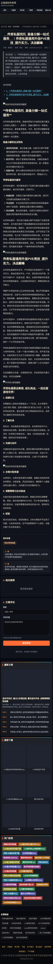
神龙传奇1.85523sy (10, 858)
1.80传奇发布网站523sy (12, 902)
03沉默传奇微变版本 (27, 889)
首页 (4, 10)
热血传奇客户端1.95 (26, 885)
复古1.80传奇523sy (28, 894)
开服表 (13, 10)
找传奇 (4, 928)
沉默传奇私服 (17, 933)
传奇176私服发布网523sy (13, 880)
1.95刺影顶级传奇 (26, 871)
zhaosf (43, 928)
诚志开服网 (33, 919)
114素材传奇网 (29, 923)
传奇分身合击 (43, 862)
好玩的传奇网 (16, 923)
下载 (23, 947)
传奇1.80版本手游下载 (11, 853)
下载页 (31, 10)
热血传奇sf (5, 933)
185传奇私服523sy (29, 853)
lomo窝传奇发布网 (30, 928)
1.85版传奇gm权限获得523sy (34, 849)
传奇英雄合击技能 (10, 889)
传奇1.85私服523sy (10, 894)
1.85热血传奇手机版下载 (12, 849)
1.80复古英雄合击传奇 (11, 862)
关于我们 (30, 947)
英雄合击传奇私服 (10, 844)
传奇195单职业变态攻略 (12, 876)
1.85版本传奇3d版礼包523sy (30, 844)
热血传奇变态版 (9, 543)
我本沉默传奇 (21, 919)
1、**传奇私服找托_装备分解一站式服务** (24, 91)
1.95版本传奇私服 (10, 871)
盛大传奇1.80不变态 (42, 858)
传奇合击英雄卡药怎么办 (12, 898)
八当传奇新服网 (7, 938)
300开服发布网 (45, 919)
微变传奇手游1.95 (29, 862)
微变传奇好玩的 (26, 858)
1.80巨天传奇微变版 (31, 876)
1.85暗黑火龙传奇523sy (33, 880)
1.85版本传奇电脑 (10, 885)
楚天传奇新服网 (15, 928)
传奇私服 (5, 923)
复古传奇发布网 (21, 938)
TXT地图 (31, 951)
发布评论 (26, 643)
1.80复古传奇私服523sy (12, 867)
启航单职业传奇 (42, 885)
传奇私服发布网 (7, 919)
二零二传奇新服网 (44, 933)
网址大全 (48, 10)
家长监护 (39, 947)
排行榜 (22, 10)
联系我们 (22, 951)
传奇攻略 (39, 10)
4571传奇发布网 (44, 923)
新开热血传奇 (30, 933)
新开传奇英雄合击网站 (31, 867)
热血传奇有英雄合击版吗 (32, 898)
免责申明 (47, 947)
